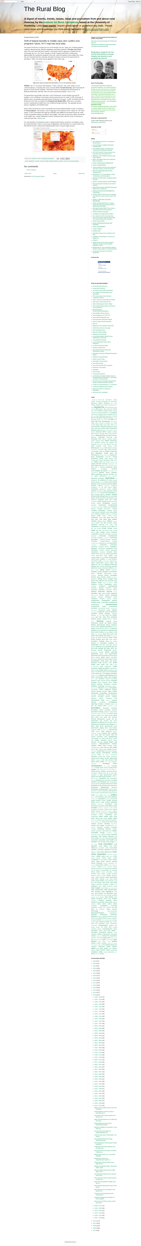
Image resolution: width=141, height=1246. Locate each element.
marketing (93, 733)
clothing (115, 528)
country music (95, 553)
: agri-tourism (108, 399)
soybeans (94, 886)
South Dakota (99, 460)
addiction (101, 472)
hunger (115, 682)
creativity (93, 557)
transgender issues (104, 923)
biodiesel (108, 494)
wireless (114, 948)
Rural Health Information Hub (101, 317)
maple (92, 731)
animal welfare (112, 484)
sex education (113, 870)
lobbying (112, 724)
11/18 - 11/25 (98, 1009)
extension (107, 613)
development (105, 568)
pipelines (114, 791)
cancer (98, 512)
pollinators (101, 797)
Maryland (102, 433)
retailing (104, 836)
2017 (94, 983)
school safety (95, 861)
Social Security (108, 458)
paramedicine (113, 778)
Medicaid (51, 161)
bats (92, 492)
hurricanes (107, 684)
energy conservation (102, 602)
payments (114, 782)
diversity (100, 575)
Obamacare (95, 448)
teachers (114, 909)
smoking (102, 879)
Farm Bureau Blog (98, 363)
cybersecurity (99, 563)
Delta (97, 416)
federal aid (102, 623)
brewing (93, 503)
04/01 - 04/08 (98, 1088)
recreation (114, 827)
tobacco (105, 918)
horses (93, 680)
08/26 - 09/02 (98, 1038)
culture (93, 563)
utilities (113, 930)
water (104, 939)
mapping (98, 731)
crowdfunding (105, 561)
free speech (113, 641)
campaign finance (112, 510)
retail (100, 836)
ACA (109, 401)
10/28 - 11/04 (98, 1016)
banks (115, 491)
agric (109, 476)
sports (104, 886)
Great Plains (107, 424)
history (106, 677)
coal (93, 530)
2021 (94, 973)
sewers (115, 868)
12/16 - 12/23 (98, 999)
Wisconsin (101, 465)
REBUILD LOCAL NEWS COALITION (103, 326)
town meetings (105, 920)
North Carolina (96, 446)
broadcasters (102, 505)
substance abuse (111, 900)
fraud (107, 641)
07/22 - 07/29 (98, 1050)
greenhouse (94, 659)
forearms (115, 635)
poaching (102, 792)
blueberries (94, 499)
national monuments (111, 756)
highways (111, 675)
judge (108, 713)
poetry (115, 792)
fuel (104, 645)
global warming (111, 652)
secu (116, 863)
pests (99, 785)
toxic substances (100, 922)
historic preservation (97, 677)
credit (97, 557)
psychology (108, 814)
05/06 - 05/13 (98, 1076)
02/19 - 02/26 (98, 1103)
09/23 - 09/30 (98, 1028)
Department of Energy (111, 416)
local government (106, 726)
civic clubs (109, 524)
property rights (113, 813)
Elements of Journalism (99, 367)
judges (111, 713)
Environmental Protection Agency (103, 418)
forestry (93, 639)
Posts (95, 130)
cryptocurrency (113, 561)
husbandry (114, 684)
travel (105, 927)
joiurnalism (109, 705)
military (100, 745)
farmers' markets (112, 619)
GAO (112, 423)
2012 (94, 995)
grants (103, 657)
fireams (109, 628)
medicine (93, 742)
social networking (108, 880)
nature (93, 760)
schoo (111, 856)
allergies (98, 482)
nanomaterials (113, 754)
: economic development (101, 401)
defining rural (95, 566)
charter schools (107, 515)
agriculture (110, 478)
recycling (93, 829)
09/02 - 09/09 (98, 1035)
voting (105, 937)
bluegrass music (103, 499)
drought (110, 579)
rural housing (102, 841)
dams (96, 564)
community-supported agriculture (108, 539)
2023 (94, 968)
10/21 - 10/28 (98, 1018)
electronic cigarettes (97, 597)
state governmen (113, 888)
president (94, 807)
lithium (98, 724)
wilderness (102, 946)
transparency (113, 923)
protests (101, 814)
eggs (99, 593)
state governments (110, 889)
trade (107, 922)
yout (116, 952)
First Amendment (104, 421)
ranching (107, 823)
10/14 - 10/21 (98, 1021)
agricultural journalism (97, 478)
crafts (115, 555)
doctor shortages (110, 575)
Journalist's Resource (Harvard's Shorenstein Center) (102, 350)
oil (107, 773)
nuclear (93, 767)
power (93, 802)
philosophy (114, 787)
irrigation (107, 704)
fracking (101, 641)
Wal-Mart (98, 463)
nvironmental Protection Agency (108, 769)
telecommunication (112, 911)
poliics (97, 795)
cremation (102, 557)
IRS (113, 426)
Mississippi (101, 437)
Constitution (100, 414)
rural (105, 268)
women (97, 950)
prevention (101, 809)
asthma (109, 487)
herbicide (108, 671)
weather (114, 941)
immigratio (106, 687)
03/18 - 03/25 (98, 1093)
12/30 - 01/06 (98, 997)
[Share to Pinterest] (69, 159)
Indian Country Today (99, 359)
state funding (104, 888)
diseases (99, 573)
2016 (94, 985)
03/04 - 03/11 (98, 1098)
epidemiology (101, 610)
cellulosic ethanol (100, 514)
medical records (112, 740)
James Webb (109, 430)
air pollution (102, 480)
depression (94, 568)
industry (99, 691)
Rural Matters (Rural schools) (101, 313)
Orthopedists (94, 449)
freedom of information (99, 643)
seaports (105, 863)
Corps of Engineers (108, 414)
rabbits (97, 821)
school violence (106, 861)
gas (113, 646)
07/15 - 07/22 (98, 1052)
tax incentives (100, 909)
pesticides (94, 785)
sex (92, 870)
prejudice (93, 804)
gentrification (94, 652)
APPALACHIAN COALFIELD (101, 212)
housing (93, 682)
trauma (93, 927)
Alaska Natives (104, 405)
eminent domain (112, 598)
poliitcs (101, 795)
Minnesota (93, 437)
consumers (94, 546)
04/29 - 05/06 (98, 1079)
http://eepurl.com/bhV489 (98, 122)
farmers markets (102, 619)
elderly (103, 593)
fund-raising (109, 644)
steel (105, 893)
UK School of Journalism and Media (103, 290)
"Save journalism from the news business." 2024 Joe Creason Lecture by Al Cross (104, 168)
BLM (97, 409)
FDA (108, 419)
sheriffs (109, 875)
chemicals (94, 517)
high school (102, 673)
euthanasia (94, 611)
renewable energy (98, 832)
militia (98, 747)
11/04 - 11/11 (98, 1014)
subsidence (94, 900)
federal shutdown (95, 626)
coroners (101, 550)
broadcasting (112, 505)
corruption (109, 552)
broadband (106, 503)
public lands (113, 816)
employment (95, 600)
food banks (110, 634)
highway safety (103, 675)
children (109, 521)
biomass (93, 496)
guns (106, 661)
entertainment (113, 602)
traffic (92, 923)
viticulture (99, 935)
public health (103, 816)
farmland (108, 621)
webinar (93, 943)
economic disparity (97, 588)
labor (115, 715)
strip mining (109, 897)
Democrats (102, 416)
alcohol (93, 482)
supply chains (101, 904)
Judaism (115, 430)
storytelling (114, 895)
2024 (94, 966)
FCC (105, 419)
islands (112, 704)
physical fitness (113, 789)
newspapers (96, 766)
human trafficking (102, 682)
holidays (114, 677)
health (115, 662)
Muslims (115, 439)
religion (114, 831)
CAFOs (115, 409)
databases (107, 564)
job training (98, 705)
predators (107, 802)
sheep (104, 875)
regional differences (107, 830)
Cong (109, 412)
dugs (104, 582)
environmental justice (103, 608)
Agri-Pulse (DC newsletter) (100, 392)
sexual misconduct (106, 872)
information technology (99, 693)
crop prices (94, 561)
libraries (102, 722)
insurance (114, 695)
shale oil (99, 875)
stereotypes (110, 893)
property (115, 811)
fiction (97, 628)
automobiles (94, 489)
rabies (100, 821)
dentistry (114, 566)
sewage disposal (108, 868)
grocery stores (113, 659)
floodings (106, 632)
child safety (103, 519)
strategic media (95, 897)
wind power (104, 948)
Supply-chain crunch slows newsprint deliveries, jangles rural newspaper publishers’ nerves (103, 244)
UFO (92, 462)
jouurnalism (104, 713)
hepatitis (104, 671)
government (113, 654)
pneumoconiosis (95, 792)
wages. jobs (114, 937)
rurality (93, 856)
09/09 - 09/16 (98, 1033)
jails (92, 705)
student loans (107, 898)
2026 (94, 961)
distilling (115, 573)
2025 (94, 963)
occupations (94, 773)
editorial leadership (98, 591)
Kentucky (98, 432)
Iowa (98, 430)
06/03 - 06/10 (98, 1067)
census (93, 515)
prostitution (94, 814)
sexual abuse (95, 872)
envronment (94, 610)
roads (96, 838)
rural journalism (112, 838)
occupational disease (111, 771)
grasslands (114, 657)
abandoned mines (111, 467)
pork (115, 798)
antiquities (106, 485)
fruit (101, 645)
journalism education (110, 708)
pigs (110, 791)
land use (107, 717)
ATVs (115, 401)
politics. (93, 797)
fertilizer (93, 628)
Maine (92, 433)
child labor (94, 519)
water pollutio (109, 939)
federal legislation (111, 625)
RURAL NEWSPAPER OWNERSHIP (103, 163)
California (100, 411)
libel (99, 722)
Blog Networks (101, 261)
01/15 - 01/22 (98, 1213)
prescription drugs (111, 806)
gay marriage (99, 648)
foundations (94, 641)
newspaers (114, 761)
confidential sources (103, 543)
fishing (111, 630)
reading (93, 825)
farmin (92, 621)
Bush (111, 409)
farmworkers (94, 623)
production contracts (106, 811)
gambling (98, 646)
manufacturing (113, 729)
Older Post (81, 173)
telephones (114, 914)
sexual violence (101, 873)
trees (110, 927)
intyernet (108, 700)
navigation (98, 760)
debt (115, 564)
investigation (103, 702)
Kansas (93, 431)
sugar (106, 902)
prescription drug (111, 804)
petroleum (104, 785)
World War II (95, 467)
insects (108, 695)
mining (109, 749)
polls (109, 797)
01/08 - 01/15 (98, 1215)
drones (105, 579)
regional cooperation (96, 830)
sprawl (115, 886)
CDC (92, 410)
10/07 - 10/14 (98, 1023)
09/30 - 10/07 (98, 1026)
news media (100, 761)
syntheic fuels (101, 907)
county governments (97, 555)
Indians (103, 428)
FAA (102, 419)
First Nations (114, 421)
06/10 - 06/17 (98, 1064)
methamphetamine (104, 743)
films (103, 628)
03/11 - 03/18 (98, 1096)
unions (115, 929)
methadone (94, 743)
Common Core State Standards (99, 412)
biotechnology (100, 496)
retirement (111, 836)
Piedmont (101, 455)
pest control (113, 783)
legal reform (113, 720)
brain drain (114, 501)
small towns (94, 879)
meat (105, 736)
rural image (110, 841)
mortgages (114, 751)
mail (98, 729)
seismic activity (103, 865)
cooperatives (109, 548)
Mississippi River (96, 439)
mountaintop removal (109, 752)
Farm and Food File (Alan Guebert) (102, 365)
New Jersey (100, 444)
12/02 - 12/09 (98, 1004)
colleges (102, 532)
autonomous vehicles (105, 489)
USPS (100, 462)
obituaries (98, 771)
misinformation (101, 751)
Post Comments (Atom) (38, 176)
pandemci (96, 778)
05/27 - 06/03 (98, 1069)
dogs (98, 577)
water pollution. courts (104, 941)
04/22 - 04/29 (98, 1081)
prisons (115, 809)
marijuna (115, 731)
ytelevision (97, 953)
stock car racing (95, 895)
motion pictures (96, 752)
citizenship (101, 524)
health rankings (95, 670)
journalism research (111, 710)
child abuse (106, 517)
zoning (102, 953)
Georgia (93, 424)
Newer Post (28, 173)
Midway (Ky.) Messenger (99, 334)
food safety (99, 635)
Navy (92, 442)
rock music (102, 838)
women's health (105, 950)
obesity (93, 771)
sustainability (103, 905)
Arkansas (111, 407)
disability (100, 571)
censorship (114, 514)
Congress (37, 161)
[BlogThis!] (63, 159)
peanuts (93, 783)
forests (98, 639)
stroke (115, 897)
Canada (105, 411)
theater (93, 918)
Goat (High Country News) (100, 361)
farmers (93, 619)
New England (110, 442)
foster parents (113, 639)
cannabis (102, 512)
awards (93, 491)
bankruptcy (110, 491)
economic (93, 586)
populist (112, 798)
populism (108, 798)
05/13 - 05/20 (98, 1074)
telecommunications (97, 913)
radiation (112, 821)
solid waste (113, 882)
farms (115, 621)
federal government (98, 625)
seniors (100, 866)
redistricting (100, 829)
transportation (103, 925)
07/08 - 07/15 (98, 1055)
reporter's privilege (106, 834)
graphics (108, 657)
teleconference (113, 912)
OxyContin (100, 449)
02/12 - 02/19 (98, 1105)
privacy (93, 811)
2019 (94, 978)
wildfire (108, 946)
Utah (104, 462)
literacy (115, 722)
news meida (108, 761)
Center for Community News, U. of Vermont (105, 384)
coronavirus (94, 550)
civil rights (111, 526)
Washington (105, 463)
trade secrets (113, 921)
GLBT (115, 423)
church (93, 522)
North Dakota (107, 446)
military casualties (107, 745)
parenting (98, 780)
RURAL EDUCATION (99, 221)
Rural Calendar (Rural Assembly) (102, 321)
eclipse (115, 584)
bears (102, 492)
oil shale (111, 773)
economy (101, 589)
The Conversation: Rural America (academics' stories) (102, 296)
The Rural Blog (44, 8)
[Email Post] (57, 158)
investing (100, 704)
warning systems (98, 939)
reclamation (107, 827)
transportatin (94, 925)
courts (110, 555)
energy (93, 602)
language (108, 719)
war (92, 939)
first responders (102, 630)
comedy (108, 532)
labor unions (95, 717)
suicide (110, 902)
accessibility (104, 469)
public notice (95, 818)
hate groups (113, 661)
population (102, 798)
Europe (115, 417)
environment (111, 604)
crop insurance (112, 559)
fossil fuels (105, 639)
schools (114, 861)
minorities (114, 749)
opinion (115, 775)
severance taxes (99, 868)
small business (100, 877)
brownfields (100, 506)
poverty (65, 161)
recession (99, 827)
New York (114, 444)
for (111, 635)
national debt (101, 756)
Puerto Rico (107, 455)
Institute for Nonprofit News (100, 357)
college (97, 532)
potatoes (104, 800)
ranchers (100, 823)
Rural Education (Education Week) (102, 319)
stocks (101, 895)
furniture (93, 646)
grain (115, 655)
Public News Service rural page (101, 328)
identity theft (94, 687)
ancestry (102, 482)
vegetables (94, 934)
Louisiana (114, 431)
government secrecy (108, 655)
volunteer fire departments (109, 936)
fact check (105, 615)
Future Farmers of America (102, 423)
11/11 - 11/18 (98, 1011)
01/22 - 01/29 (98, 1210)
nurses (106, 767)
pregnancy (114, 802)
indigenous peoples (111, 689)
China (110, 411)
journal (115, 705)
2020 (94, 975)
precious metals (100, 802)
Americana (111, 405)
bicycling (97, 494)
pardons (93, 780)
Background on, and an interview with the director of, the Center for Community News (105, 248)
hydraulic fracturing (97, 686)
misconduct (94, 751)
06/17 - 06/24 (98, 1062)
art (102, 487)
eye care (99, 615)
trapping (111, 925)
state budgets (95, 888)
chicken (100, 517)
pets (109, 785)
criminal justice (113, 557)
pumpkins (113, 820)
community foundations (97, 537)
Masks (106, 433)
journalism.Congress (96, 713)
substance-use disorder (97, 902)
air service (109, 480)
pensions (98, 783)
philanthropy (105, 787)
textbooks (110, 916)
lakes (101, 717)
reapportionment (109, 825)
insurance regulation (111, 696)
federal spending (44, 161)
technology (94, 911)
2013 (94, 992)
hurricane (99, 684)
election (108, 593)
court (105, 555)
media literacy (109, 738)
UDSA (115, 460)
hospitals (114, 680)
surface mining (112, 904)
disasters (105, 571)
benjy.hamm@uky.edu (97, 29)
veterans (99, 934)
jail (116, 704)
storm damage (107, 895)
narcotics (94, 756)
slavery (93, 877)
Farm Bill (94, 421)
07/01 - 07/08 (98, 1057)
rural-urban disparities (73, 161)
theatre (96, 918)
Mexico (110, 435)
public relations (104, 818)
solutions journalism (96, 884)
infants (109, 691)
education (94, 593)
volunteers (93, 937)
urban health (107, 930)
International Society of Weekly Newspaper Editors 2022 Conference (105, 188)
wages (109, 937)
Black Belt (106, 409)
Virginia (93, 463)
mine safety (113, 747)
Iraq (101, 430)
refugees (115, 829)
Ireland (104, 430)
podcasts (111, 792)
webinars (99, 943)
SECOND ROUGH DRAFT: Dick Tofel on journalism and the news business (104, 209)
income (101, 689)
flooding (101, 632)
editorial (115, 589)
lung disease (113, 728)
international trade (97, 700)
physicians (105, 791)
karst (102, 715)
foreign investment (103, 637)
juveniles (98, 715)
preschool (100, 804)
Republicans (113, 455)
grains (92, 657)
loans (107, 724)
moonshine (108, 751)
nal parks (105, 754)
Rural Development (97, 456)
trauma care (99, 927)
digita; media (94, 569)
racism (107, 822)
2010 (94, 1223)
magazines (94, 729)
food (104, 634)
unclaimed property (96, 929)
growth (102, 661)
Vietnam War (114, 462)
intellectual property (97, 698)
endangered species (109, 600)
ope (98, 775)
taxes (108, 909)
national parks (95, 758)
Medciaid (93, 435)
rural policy (103, 846)
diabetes (111, 568)
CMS (95, 410)
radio (115, 822)
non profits (107, 766)
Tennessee (106, 460)
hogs (110, 677)
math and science (104, 735)
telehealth (94, 914)
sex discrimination (104, 870)
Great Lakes (99, 425)
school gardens (103, 859)
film (101, 628)
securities (93, 865)
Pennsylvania (95, 455)
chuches (115, 521)
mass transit (94, 735)
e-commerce (110, 582)
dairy (111, 563)
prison (110, 809)
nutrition (93, 769)
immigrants (101, 688)
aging (96, 476)
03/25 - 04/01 (98, 1091)
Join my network (102, 271)
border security (101, 501)
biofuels (114, 494)
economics (94, 589)
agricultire (114, 476)
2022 (94, 970)
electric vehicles (105, 595)
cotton (115, 552)
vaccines (109, 932)
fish (108, 630)
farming (100, 621)
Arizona (107, 407)
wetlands (107, 945)
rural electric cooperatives (98, 840)
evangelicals (100, 612)
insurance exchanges (97, 696)
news (102, 760)
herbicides (114, 671)
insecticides (101, 695)
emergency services (98, 598)
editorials (109, 591)
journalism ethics (97, 710)
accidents (114, 469)
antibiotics (100, 485)
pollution (114, 797)
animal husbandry (102, 484)
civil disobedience (103, 526)
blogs (115, 498)
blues (111, 499)
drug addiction (100, 580)
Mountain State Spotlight (99, 332)
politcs (105, 795)
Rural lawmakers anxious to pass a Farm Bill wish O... (104, 1112)
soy (116, 884)
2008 (94, 1228)
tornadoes (93, 920)
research (114, 834)
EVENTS (95, 240)
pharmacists (94, 787)
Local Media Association (99, 340)
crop (107, 559)
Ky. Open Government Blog (100, 345)
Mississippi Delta (112, 437)
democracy (108, 566)
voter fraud (99, 937)
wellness (100, 944)
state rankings (99, 893)
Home (55, 173)
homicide (107, 678)
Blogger (74, 1242)
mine (108, 747)
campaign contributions (98, 510)
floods (111, 632)
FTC (116, 419)
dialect (115, 568)
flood (115, 630)
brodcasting (94, 506)
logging (102, 728)
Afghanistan (94, 403)
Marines (97, 433)
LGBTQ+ (104, 432)
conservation (113, 543)
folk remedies (98, 634)
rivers (92, 838)
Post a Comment (31, 170)
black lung (99, 498)
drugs (100, 582)
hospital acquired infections (103, 680)
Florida (93, 423)
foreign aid (94, 637)
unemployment (107, 929)
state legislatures (107, 891)
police (93, 795)
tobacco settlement (112, 918)
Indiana (99, 428)
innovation (93, 695)
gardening (108, 646)
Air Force (114, 403)
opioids (93, 776)
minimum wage (103, 749)
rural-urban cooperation (104, 849)
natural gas (113, 758)
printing (106, 809)
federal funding (112, 623)
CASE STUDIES (97, 229)
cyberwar (106, 562)
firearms (114, 628)
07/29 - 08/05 (98, 1047)
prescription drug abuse (98, 806)
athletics (115, 487)
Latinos (109, 432)
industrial (93, 691)
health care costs (107, 664)
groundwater (95, 661)
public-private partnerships (104, 820)
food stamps (107, 635)
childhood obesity (101, 521)
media (103, 738)
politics (61, 161)
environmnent (113, 608)
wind (98, 948)
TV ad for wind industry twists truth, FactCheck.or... (104, 1194)
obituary (103, 771)
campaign (114, 508)
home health (94, 678)
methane (114, 743)
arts (105, 487)
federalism (114, 626)
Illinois (92, 428)
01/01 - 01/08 (98, 1218)
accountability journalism (99, 470)
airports (115, 480)
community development (108, 536)
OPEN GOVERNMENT (99, 226)
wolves (93, 950)
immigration (113, 688)
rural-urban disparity (112, 854)
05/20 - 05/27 (98, 1072)
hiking (115, 675)
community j (106, 537)
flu (113, 632)
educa (115, 591)
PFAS (105, 449)
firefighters (94, 630)
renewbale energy (112, 832)
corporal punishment (111, 550)
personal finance (105, 783)
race (103, 822)
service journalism (107, 866)
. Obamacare (94, 399)
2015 (94, 987)
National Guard (100, 440)
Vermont (108, 462)
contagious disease (103, 546)
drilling (100, 579)
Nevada (103, 442)
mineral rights (94, 749)
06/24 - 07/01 (98, 1059)
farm (97, 617)
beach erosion (97, 492)
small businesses (111, 877)
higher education (111, 673)
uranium (101, 930)
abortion (93, 469)
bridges (99, 503)
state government (97, 889)
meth (115, 742)
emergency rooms (111, 597)
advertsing (105, 474)
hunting (93, 684)
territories (100, 916)
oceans (100, 773)
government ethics (96, 655)
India (96, 428)
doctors (93, 577)
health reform (103, 670)
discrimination (113, 571)
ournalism (113, 776)
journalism (100, 268)
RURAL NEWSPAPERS (99, 165)
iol (103, 704)
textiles (115, 916)
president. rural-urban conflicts (105, 807)
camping (93, 512)
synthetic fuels (110, 907)
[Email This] (61, 159)
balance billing (102, 491)
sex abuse (96, 870)
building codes (107, 506)
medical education (100, 740)
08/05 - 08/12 (98, 1045)
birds (106, 496)
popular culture (94, 798)
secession (111, 863)
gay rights (107, 648)
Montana (110, 439)
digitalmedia (114, 569)
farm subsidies (112, 617)
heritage (93, 673)
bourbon (109, 501)
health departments (105, 666)
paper (108, 778)
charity (99, 515)
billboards (102, 494)
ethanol (114, 610)
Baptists (101, 409)
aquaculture (114, 485)
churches (109, 523)
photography (94, 789)
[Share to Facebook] (67, 159)
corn (115, 548)
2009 (94, 1225)
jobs (104, 705)
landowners (101, 719)
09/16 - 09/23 (98, 1031)
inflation (115, 691)
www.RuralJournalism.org (100, 286)
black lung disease (108, 498)
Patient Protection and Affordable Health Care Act (104, 452)
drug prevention (109, 580)
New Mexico (107, 444)
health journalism (103, 668)
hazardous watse (107, 662)
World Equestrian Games (111, 465)
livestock (103, 724)
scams (107, 856)
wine (110, 948)
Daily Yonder (96, 371)
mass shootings (112, 733)
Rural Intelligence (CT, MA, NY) (101, 315)
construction (113, 545)
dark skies (101, 564)
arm (99, 487)
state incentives (96, 891)
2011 (94, 1221)
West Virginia (95, 465)
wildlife (93, 948)
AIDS (112, 401)
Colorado (114, 410)
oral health (99, 776)
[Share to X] (65, 159)
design (99, 568)
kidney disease (109, 715)
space (100, 886)
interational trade (111, 698)
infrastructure (112, 693)
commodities (94, 534)
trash (115, 925)
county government (111, 553)
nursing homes (112, 767)
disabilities (94, 571)
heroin (97, 673)
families (115, 615)
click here (61, 82)
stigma (115, 893)
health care (95, 664)
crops (100, 561)
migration (93, 745)
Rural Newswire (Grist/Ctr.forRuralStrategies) (100, 310)
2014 (94, 990)
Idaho (115, 426)
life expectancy (109, 722)
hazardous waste (96, 662)
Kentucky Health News (99, 347)
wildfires (114, 946)
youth (92, 953)
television (94, 916)
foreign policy (113, 637)
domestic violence (106, 577)
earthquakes (108, 584)
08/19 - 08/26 (98, 1040)
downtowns (94, 579)
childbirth (93, 521)
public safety (112, 818)
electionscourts (94, 595)
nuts (98, 769)
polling (106, 797)
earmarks (100, 584)
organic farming (106, 776)
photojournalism (103, 789)
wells (103, 944)
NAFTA (93, 440)
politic (108, 795)
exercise (107, 612)
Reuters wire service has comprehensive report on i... (102, 1159)
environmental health (98, 606)
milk (105, 747)
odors (104, 773)
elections (114, 593)
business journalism (97, 508)
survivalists (94, 905)
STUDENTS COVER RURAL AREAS (103, 214)
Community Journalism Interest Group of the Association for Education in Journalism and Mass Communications (105, 377)
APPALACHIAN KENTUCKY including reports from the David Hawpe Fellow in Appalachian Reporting (104, 204)
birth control (111, 496)
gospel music (104, 653)
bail (97, 491)
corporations (94, 552)
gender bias (114, 648)
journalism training (97, 712)
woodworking (113, 950)
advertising (99, 474)
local (116, 724)
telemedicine (103, 914)
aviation (115, 489)
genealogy (93, 650)
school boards (95, 858)
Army (115, 407)
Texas (112, 460)
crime (106, 557)
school (115, 856)
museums (93, 754)
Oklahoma (110, 447)
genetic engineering (104, 650)
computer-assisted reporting (108, 541)
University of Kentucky (99, 288)
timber (100, 918)
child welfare (112, 519)
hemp (99, 671)
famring (93, 617)
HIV (112, 425)
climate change (107, 528)
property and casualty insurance (99, 813)
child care (114, 517)
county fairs (103, 553)
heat (96, 671)
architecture (94, 487)
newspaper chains (110, 763)
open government (106, 775)
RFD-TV (95, 323)
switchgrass (94, 907)
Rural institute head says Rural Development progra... (102, 1124)
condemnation (94, 543)
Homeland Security (106, 426)
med (100, 738)
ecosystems (109, 589)
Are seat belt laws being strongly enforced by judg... (103, 1139)
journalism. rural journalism (110, 711)
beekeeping (111, 492)
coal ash (98, 530)
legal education (104, 720)
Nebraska (97, 442)
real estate (100, 825)
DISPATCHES (96, 231)
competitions (94, 541)
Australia (93, 409)
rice (116, 836)
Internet (93, 430)
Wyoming (102, 467)
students (114, 898)
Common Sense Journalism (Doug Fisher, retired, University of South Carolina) (104, 381)
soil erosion (97, 882)
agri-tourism (103, 476)
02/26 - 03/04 (98, 1100)
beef (106, 492)
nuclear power (99, 767)
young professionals (109, 952)
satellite (103, 856)
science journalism (96, 863)
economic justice (111, 588)
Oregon (115, 447)
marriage (104, 733)
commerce (114, 532)
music (99, 754)
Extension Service (96, 419)
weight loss (110, 943)
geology (101, 652)
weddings (104, 943)
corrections (102, 552)
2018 (94, 980)
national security (104, 758)
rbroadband (114, 823)
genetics (115, 650)
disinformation (107, 573)
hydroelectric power (110, 686)
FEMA (112, 419)
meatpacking (113, 736)
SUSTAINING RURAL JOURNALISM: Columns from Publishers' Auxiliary (103, 149)
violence (93, 936)
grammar (97, 657)
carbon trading (109, 512)
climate (99, 528)
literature (93, 724)
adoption (108, 472)
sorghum (112, 884)
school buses (106, 858)
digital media (105, 570)
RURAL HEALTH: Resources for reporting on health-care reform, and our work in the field (104, 196)
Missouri (104, 439)
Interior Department (111, 428)
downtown (114, 577)
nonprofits (114, 766)
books (115, 499)
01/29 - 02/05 (98, 1208)
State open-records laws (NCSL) (102, 301)
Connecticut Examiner (99, 374)
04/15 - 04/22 (98, 1084)
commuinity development (105, 534)
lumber (106, 727)
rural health (109, 840)
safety (98, 856)
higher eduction (95, 675)
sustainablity (114, 905)
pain (92, 778)
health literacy (113, 668)
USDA (96, 462)
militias (102, 747)
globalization (94, 654)
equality (108, 610)
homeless (101, 678)
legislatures (94, 722)
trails (96, 923)
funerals (115, 644)
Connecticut (94, 414)
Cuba (94, 416)
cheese (115, 515)
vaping (115, 932)
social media (99, 880)
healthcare (111, 670)
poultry (109, 800)
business (114, 507)
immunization (94, 689)
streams (102, 897)
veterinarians (106, 934)
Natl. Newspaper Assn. (99, 330)
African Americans (104, 403)
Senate (101, 458)
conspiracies (103, 545)
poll (96, 797)
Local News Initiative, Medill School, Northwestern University (103, 337)
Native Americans (111, 440)
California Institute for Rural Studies (103, 386)
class (95, 528)
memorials (99, 742)
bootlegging (94, 501)
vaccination (94, 932)
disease (93, 573)
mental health (108, 742)
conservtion (94, 544)
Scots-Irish (108, 456)
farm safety (102, 617)
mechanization (94, 738)
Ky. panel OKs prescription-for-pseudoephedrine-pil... (102, 1131)
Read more (71, 91)
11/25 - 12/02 (98, 1006)
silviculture (114, 875)
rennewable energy (96, 834)
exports (101, 613)
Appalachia (31, 161)
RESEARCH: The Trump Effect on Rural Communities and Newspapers (104, 175)
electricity (114, 595)
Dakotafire (95, 369)
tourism (99, 920)
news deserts (109, 760)
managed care (104, 729)
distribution (93, 575)
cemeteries (108, 514)
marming (99, 733)
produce (98, 811)
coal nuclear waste (107, 530)
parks (103, 780)
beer (116, 492)
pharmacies (113, 785)
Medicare (56, 161)
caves (92, 514)
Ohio (106, 448)
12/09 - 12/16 (98, 1002)
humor (110, 682)
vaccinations (102, 932)
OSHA (115, 446)
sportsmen (110, 886)
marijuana (108, 731)
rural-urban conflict (103, 847)
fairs (111, 615)
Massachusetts (113, 433)
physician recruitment (96, 790)
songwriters (106, 884)
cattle (115, 512)
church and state (101, 523)
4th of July (101, 399)
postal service (96, 800)
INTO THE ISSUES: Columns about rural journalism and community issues (104, 153)
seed (97, 865)
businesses (107, 508)
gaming (103, 646)
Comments (97, 133)
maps (102, 731)
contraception (101, 548)
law (113, 719)
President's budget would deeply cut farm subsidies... (104, 1198)
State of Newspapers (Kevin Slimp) (102, 304)
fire (106, 628)
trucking (115, 927)
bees (92, 494)
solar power (105, 882)
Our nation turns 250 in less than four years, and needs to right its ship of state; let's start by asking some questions (104, 217)
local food (95, 726)
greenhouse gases (103, 659)
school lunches (112, 859)
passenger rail (109, 780)
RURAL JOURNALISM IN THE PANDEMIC (105, 181)
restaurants (94, 836)
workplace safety (97, 952)
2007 (94, 1230)
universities (94, 930)
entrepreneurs (95, 604)
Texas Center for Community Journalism (104, 299)
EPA (92, 418)
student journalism (96, 898)
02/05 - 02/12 (98, 1205)
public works (94, 820)
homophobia (114, 678)
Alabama (93, 405)
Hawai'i (115, 424)
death (112, 564)
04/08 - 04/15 (98, 1086)
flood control (94, 632)
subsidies (101, 900)
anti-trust (93, 485)
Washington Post (112, 463)
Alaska (98, 405)
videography (114, 934)
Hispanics (97, 426)
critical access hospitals (98, 559)
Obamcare (101, 447)
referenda (108, 829)
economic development (108, 586)
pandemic (102, 778)
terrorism (105, 916)
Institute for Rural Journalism (60, 22)
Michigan (115, 435)
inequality (104, 691)
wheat (112, 945)
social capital (109, 879)
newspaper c (95, 763)
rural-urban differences (104, 852)
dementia (102, 566)
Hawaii (92, 426)
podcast (106, 792)
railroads (93, 823)
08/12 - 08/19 (98, 1043)
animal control (108, 482)
